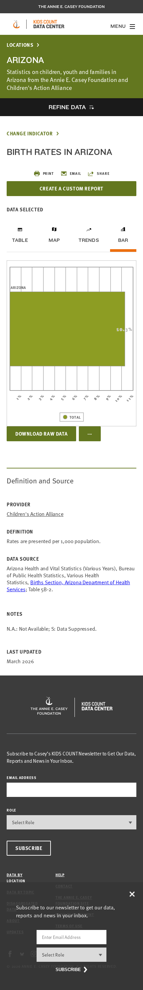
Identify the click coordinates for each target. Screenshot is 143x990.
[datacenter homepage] (49, 24)
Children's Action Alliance (35, 514)
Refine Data (67, 107)
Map (54, 240)
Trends (88, 240)
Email (75, 173)
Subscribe (28, 848)
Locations (20, 44)
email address (22, 777)
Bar (123, 240)
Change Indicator (30, 133)
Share (103, 173)
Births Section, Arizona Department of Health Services (68, 585)
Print (48, 173)
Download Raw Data (41, 433)
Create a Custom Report (71, 188)
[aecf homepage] (16, 24)
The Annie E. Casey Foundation (71, 6)
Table (20, 240)
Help (60, 874)
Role (11, 810)
